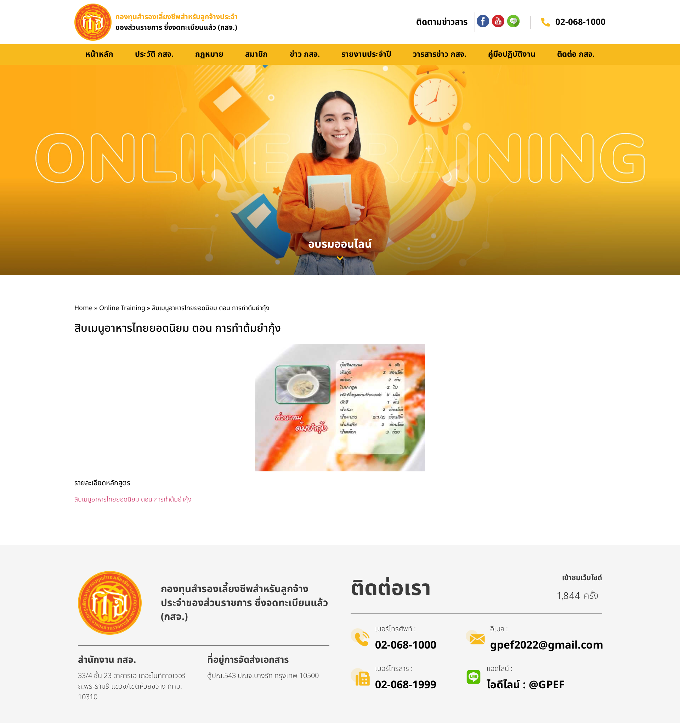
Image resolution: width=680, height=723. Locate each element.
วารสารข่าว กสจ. (439, 54)
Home (83, 308)
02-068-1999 (405, 685)
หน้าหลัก (99, 54)
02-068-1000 (580, 22)
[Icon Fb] (483, 21)
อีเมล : (499, 629)
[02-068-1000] (545, 22)
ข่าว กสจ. (305, 54)
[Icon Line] (513, 21)
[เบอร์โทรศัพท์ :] (360, 637)
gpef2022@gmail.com (546, 645)
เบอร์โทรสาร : (394, 668)
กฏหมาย (209, 54)
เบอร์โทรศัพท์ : (395, 629)
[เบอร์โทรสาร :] (360, 676)
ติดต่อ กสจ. (576, 54)
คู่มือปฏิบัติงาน (512, 54)
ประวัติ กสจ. (154, 54)
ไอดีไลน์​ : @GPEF (526, 685)
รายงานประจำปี (366, 54)
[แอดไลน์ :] (473, 677)
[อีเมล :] (475, 637)
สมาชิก (256, 54)
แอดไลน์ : (499, 668)
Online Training (122, 308)
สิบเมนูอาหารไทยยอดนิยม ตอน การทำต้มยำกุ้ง (133, 499)
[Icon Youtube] (498, 21)
